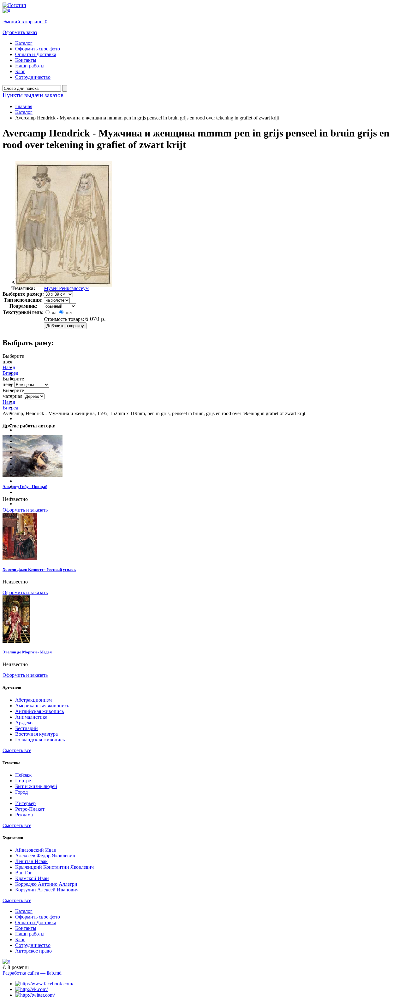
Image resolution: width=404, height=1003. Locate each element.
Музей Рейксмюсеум (66, 288)
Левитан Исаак (31, 861)
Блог (20, 71)
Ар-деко (24, 722)
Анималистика (31, 717)
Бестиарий (26, 728)
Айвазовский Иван (35, 850)
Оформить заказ (20, 32)
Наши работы (30, 65)
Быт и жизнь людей (36, 786)
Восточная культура (36, 734)
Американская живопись (42, 705)
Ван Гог (23, 872)
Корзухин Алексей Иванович (47, 889)
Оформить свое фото (37, 48)
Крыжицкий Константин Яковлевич (54, 867)
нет (68, 312)
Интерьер (25, 803)
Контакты (25, 60)
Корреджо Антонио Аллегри (46, 884)
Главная (23, 106)
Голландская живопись (40, 739)
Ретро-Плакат (30, 809)
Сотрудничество (32, 77)
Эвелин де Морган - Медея (27, 652)
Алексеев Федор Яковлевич (45, 855)
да (53, 312)
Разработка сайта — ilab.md (32, 973)
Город (21, 792)
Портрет (24, 780)
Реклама (24, 814)
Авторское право (33, 951)
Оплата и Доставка (35, 54)
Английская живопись (39, 711)
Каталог (24, 43)
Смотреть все (17, 750)
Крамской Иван (32, 878)
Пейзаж (23, 775)
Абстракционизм (33, 700)
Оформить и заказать (25, 510)
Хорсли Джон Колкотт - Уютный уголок (39, 569)
